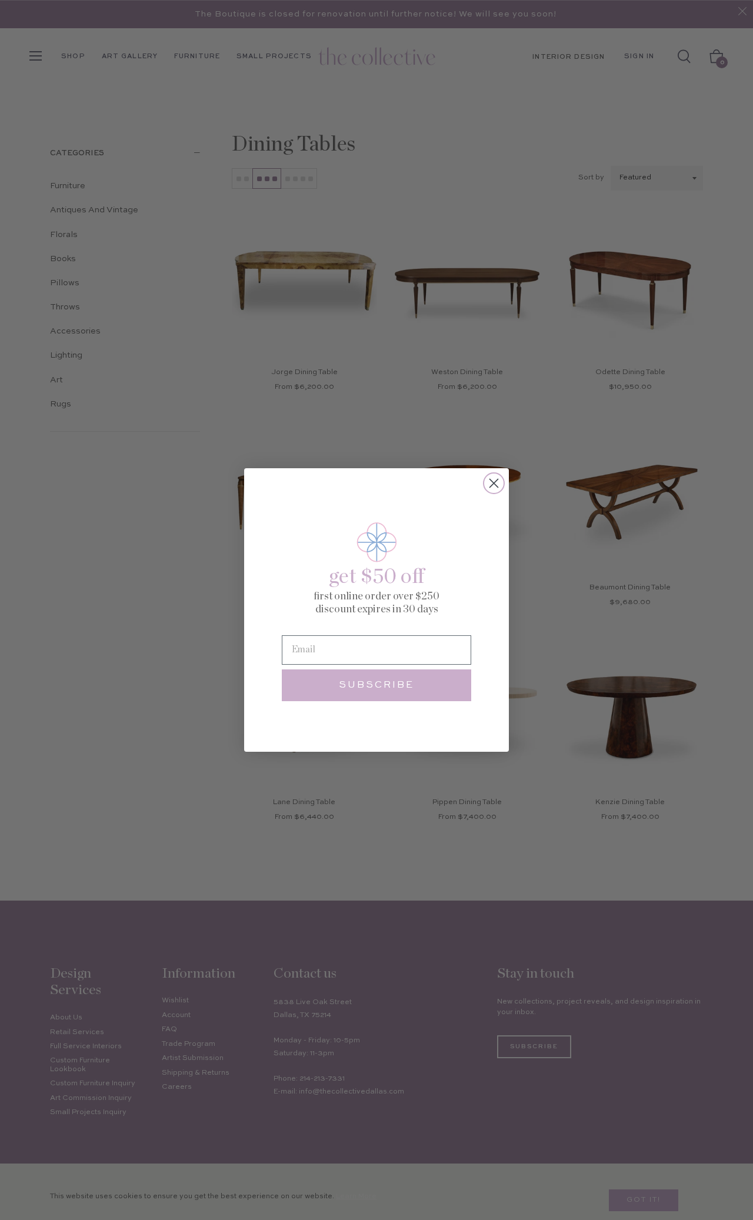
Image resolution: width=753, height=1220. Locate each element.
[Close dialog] (494, 483)
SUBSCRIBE (376, 685)
